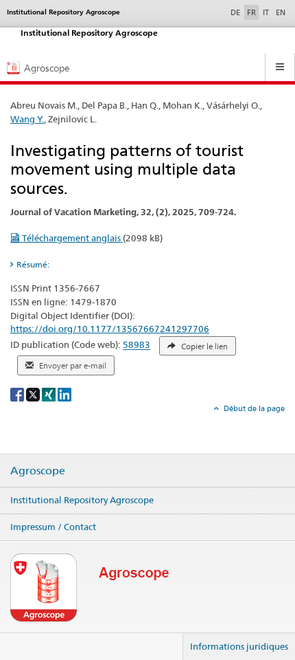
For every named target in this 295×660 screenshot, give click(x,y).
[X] (34, 394)
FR (251, 12)
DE (237, 12)
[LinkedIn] (64, 394)
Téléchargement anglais (71, 237)
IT (266, 12)
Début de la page (253, 408)
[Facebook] (18, 394)
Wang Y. (27, 118)
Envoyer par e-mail (71, 366)
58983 (136, 345)
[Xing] (50, 394)
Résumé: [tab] (32, 264)
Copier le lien (203, 346)
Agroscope (37, 470)
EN (280, 12)
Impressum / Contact (53, 526)
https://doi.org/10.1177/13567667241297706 (109, 328)
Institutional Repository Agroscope (82, 499)
